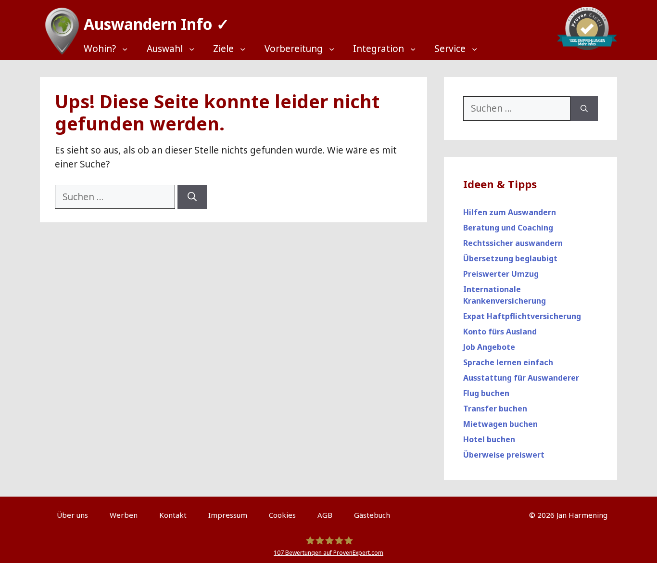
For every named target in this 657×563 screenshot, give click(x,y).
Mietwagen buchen (500, 424)
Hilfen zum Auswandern (509, 212)
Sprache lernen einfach (508, 362)
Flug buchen (486, 393)
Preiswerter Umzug (501, 274)
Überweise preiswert (503, 454)
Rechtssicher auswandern (513, 243)
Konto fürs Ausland (500, 331)
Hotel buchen (489, 439)
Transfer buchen (495, 408)
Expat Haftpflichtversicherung (522, 316)
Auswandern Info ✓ (156, 23)
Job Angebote (489, 347)
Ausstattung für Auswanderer (521, 377)
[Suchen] (192, 197)
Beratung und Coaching (508, 227)
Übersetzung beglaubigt (510, 258)
